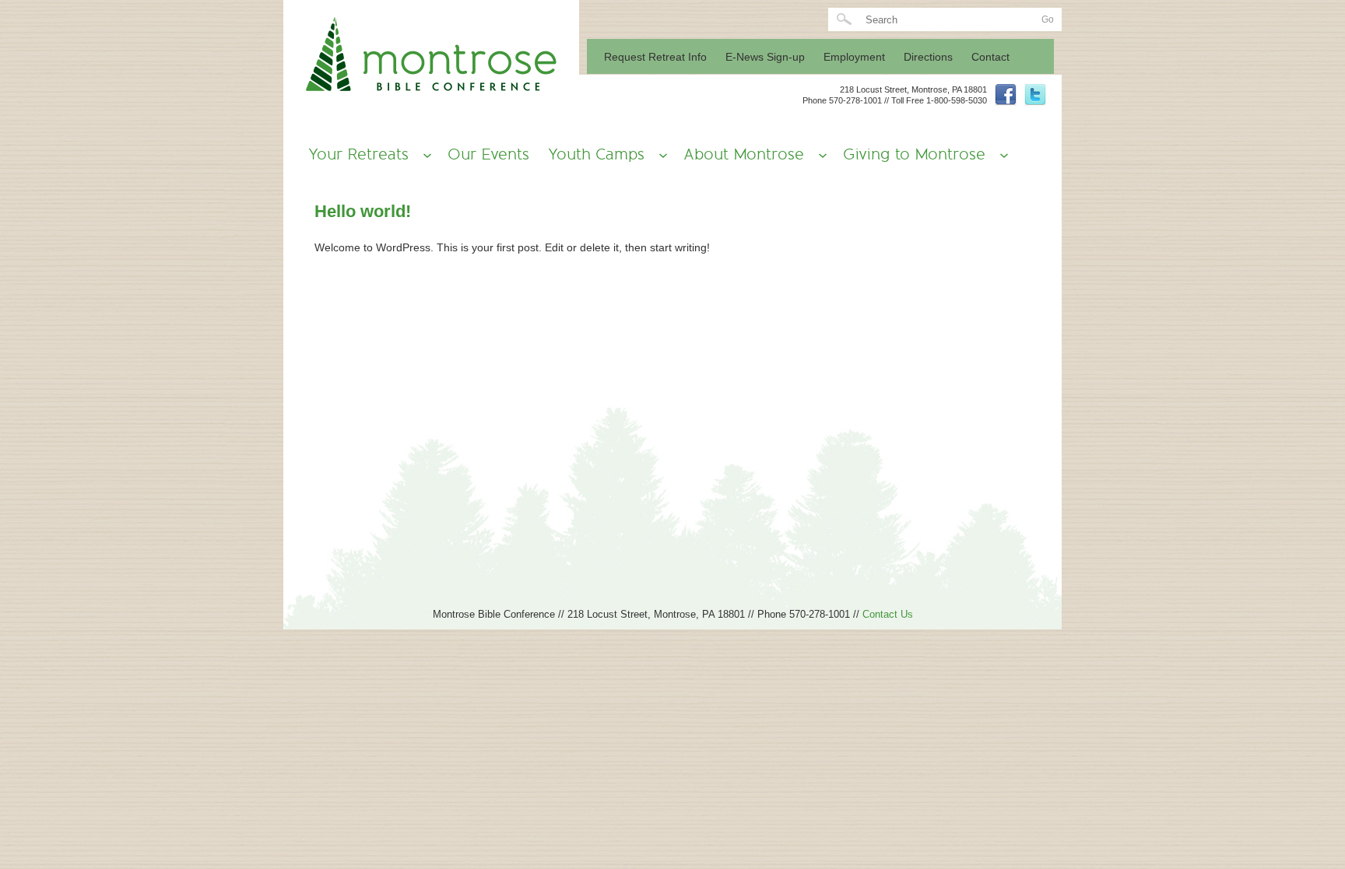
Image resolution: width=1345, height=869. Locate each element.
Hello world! (362, 211)
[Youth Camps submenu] (658, 154)
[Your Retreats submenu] (422, 154)
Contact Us (887, 614)
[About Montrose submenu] (818, 154)
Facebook (1006, 95)
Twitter (1035, 95)
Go (1047, 19)
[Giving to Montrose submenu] (999, 154)
